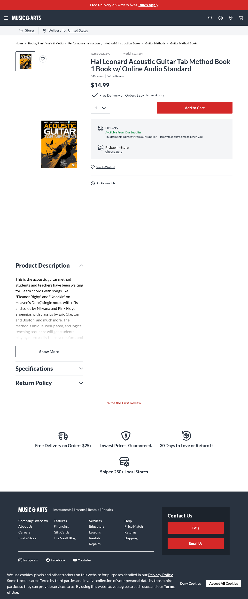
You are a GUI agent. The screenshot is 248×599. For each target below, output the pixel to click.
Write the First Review (124, 403)
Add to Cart (195, 107)
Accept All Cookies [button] (223, 583)
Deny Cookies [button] (190, 583)
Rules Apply (148, 5)
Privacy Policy (160, 574)
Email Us (195, 543)
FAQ (195, 528)
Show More (49, 351)
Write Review (116, 76)
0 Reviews (97, 76)
